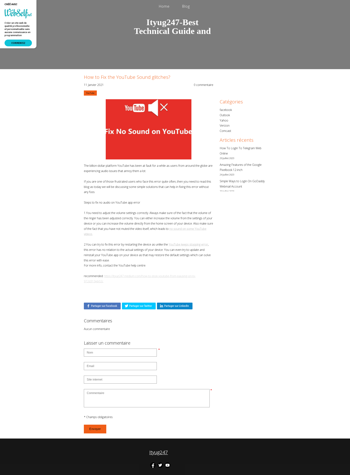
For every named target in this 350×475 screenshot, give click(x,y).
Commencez (18, 43)
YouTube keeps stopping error (188, 244)
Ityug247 (158, 452)
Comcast (225, 131)
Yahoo (224, 120)
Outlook (225, 115)
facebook (226, 110)
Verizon (225, 125)
